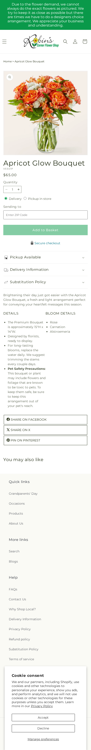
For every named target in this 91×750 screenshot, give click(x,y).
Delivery (16, 199)
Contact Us (17, 599)
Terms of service (21, 659)
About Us (16, 523)
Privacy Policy (42, 706)
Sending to (18, 206)
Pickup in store (39, 199)
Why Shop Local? (22, 609)
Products (16, 513)
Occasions (17, 504)
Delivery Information (25, 619)
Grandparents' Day (23, 494)
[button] (65, 41)
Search (14, 551)
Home (7, 61)
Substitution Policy (23, 649)
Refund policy (19, 639)
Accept (43, 717)
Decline (43, 728)
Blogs (13, 561)
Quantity (10, 182)
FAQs (13, 589)
